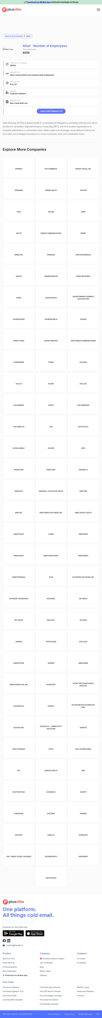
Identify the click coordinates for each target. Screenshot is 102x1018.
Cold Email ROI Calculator (13, 1000)
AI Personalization (10, 967)
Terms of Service (54, 1014)
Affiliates (43, 975)
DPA (97, 1014)
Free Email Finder (10, 996)
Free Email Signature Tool (13, 991)
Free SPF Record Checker (50, 991)
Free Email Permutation (49, 1000)
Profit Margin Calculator (49, 1004)
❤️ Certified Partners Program (52, 959)
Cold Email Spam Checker (50, 987)
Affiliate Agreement (85, 1014)
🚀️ (15, 975)
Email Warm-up (9, 963)
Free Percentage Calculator (51, 996)
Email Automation (9, 971)
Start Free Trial (9, 959)
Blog (41, 967)
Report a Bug (45, 971)
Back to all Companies (14, 36)
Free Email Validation (11, 987)
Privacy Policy (69, 1014)
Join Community (46, 963)
